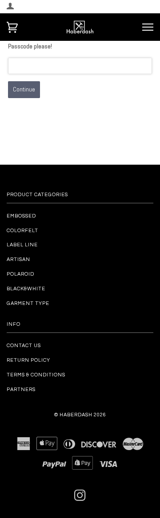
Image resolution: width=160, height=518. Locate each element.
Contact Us (24, 345)
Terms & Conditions (36, 374)
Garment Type (28, 303)
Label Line (22, 244)
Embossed (21, 216)
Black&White (26, 288)
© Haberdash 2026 (80, 414)
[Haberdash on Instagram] (80, 498)
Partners (21, 389)
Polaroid (20, 274)
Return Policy (28, 360)
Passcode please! (30, 46)
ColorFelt (22, 230)
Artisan (18, 259)
